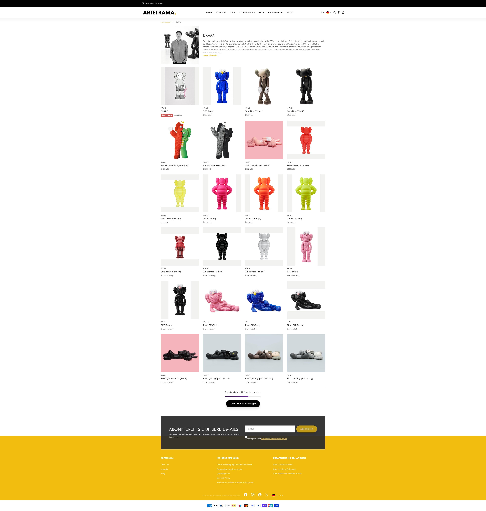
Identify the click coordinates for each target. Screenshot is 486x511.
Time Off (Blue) (252, 325)
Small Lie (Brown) (254, 111)
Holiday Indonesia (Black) (174, 378)
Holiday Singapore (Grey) (300, 378)
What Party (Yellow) (171, 218)
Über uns (165, 465)
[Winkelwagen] (343, 12)
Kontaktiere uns (276, 12)
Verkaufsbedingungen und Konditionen (234, 465)
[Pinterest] (259, 494)
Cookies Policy (223, 478)
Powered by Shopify (231, 495)
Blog (163, 473)
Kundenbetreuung (228, 458)
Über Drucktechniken (282, 465)
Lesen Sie (210, 55)
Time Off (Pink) (210, 325)
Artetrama (167, 458)
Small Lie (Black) (295, 111)
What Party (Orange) (298, 165)
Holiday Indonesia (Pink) (257, 165)
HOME (209, 12)
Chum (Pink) (209, 218)
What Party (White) (255, 272)
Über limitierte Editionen (284, 469)
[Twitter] (266, 495)
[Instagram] (252, 494)
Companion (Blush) (171, 272)
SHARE (164, 111)
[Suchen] (334, 12)
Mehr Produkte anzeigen (242, 403)
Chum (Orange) (253, 218)
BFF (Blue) (208, 111)
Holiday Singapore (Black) (216, 378)
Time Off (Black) (295, 325)
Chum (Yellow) (294, 218)
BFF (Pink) (292, 272)
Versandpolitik (223, 473)
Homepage (165, 22)
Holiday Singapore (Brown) (259, 378)
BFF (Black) (167, 325)
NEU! (232, 12)
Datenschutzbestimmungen (274, 439)
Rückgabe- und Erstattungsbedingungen (235, 482)
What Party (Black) (213, 272)
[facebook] (245, 494)
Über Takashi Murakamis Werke (287, 473)
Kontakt (164, 469)
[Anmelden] (339, 12)
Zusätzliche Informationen (289, 458)
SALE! (261, 12)
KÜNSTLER (221, 12)
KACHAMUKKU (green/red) (175, 165)
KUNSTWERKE (246, 12)
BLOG (290, 12)
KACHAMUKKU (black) (214, 165)
